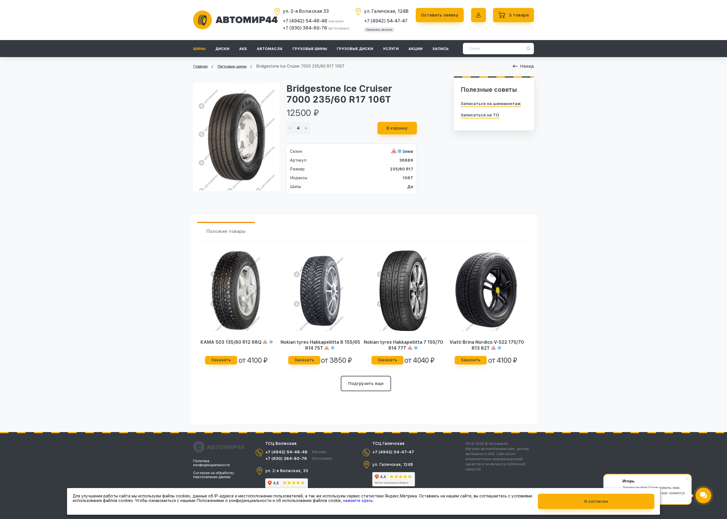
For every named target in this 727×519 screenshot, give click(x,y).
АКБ (243, 49)
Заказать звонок (379, 30)
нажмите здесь (358, 500)
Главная (200, 66)
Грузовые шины (310, 49)
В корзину (397, 128)
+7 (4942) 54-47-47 (386, 21)
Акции (415, 49)
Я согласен (596, 501)
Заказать (221, 359)
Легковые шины (232, 66)
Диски (222, 49)
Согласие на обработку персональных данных (213, 475)
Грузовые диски (355, 49)
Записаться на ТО (480, 115)
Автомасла (270, 49)
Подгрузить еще (366, 383)
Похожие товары (225, 231)
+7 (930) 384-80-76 (305, 28)
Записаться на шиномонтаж (491, 103)
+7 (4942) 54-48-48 (306, 21)
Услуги (391, 49)
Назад (527, 66)
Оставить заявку (440, 15)
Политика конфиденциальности (211, 463)
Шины (199, 49)
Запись (440, 49)
